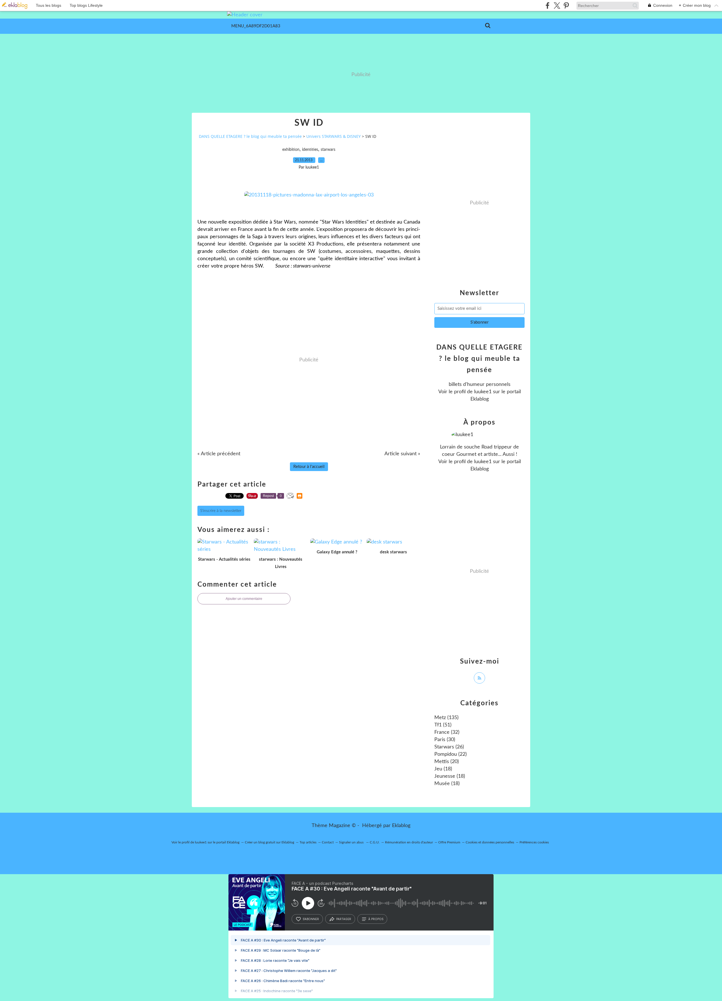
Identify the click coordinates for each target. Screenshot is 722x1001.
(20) (446, 761)
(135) (446, 717)
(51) (443, 725)
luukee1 (483, 391)
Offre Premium (449, 842)
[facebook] (547, 5)
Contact (328, 842)
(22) (450, 754)
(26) (449, 747)
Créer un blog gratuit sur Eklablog (269, 842)
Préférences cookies (534, 842)
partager (343, 919)
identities (310, 150)
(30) (444, 739)
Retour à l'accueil (309, 467)
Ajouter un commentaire (244, 599)
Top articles (308, 842)
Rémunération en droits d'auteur (409, 842)
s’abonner (311, 919)
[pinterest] (566, 5)
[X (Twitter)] (556, 5)
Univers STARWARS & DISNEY (333, 136)
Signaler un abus (351, 842)
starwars (328, 150)
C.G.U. (375, 842)
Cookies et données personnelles (490, 842)
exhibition (291, 150)
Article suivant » (402, 453)
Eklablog (401, 825)
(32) (446, 732)
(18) (443, 769)
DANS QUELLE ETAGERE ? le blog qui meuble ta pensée (250, 136)
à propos (375, 919)
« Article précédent (218, 453)
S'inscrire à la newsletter (220, 511)
